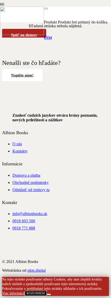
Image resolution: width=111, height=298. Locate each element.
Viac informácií (13, 293)
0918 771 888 (23, 228)
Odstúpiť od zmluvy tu (31, 190)
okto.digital (36, 270)
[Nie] (49, 294)
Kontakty (20, 151)
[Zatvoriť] (46, 8)
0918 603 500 (23, 221)
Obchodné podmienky (30, 182)
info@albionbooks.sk (29, 213)
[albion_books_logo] (22, 33)
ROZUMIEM (36, 293)
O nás (17, 144)
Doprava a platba (26, 175)
